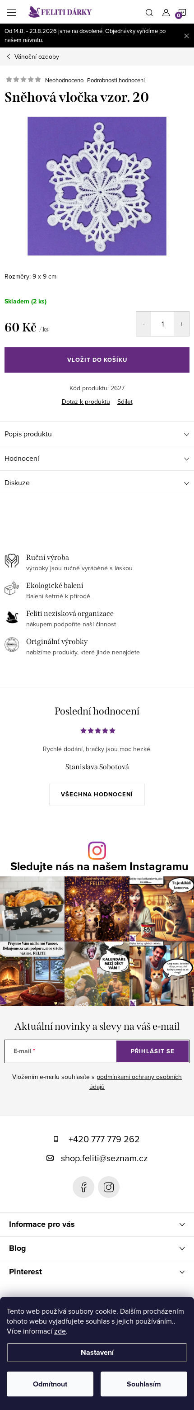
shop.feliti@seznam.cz (104, 1157)
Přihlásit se (153, 1051)
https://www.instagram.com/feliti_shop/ (109, 1187)
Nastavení (97, 1352)
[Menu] (11, 12)
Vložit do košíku (97, 359)
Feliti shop (83, 1187)
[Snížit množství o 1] (143, 324)
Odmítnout (50, 1384)
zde (60, 1331)
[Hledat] (149, 12)
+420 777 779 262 (104, 1138)
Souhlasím (144, 1384)
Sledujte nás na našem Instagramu (99, 866)
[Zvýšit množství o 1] (181, 324)
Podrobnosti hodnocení (116, 80)
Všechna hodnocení (97, 794)
